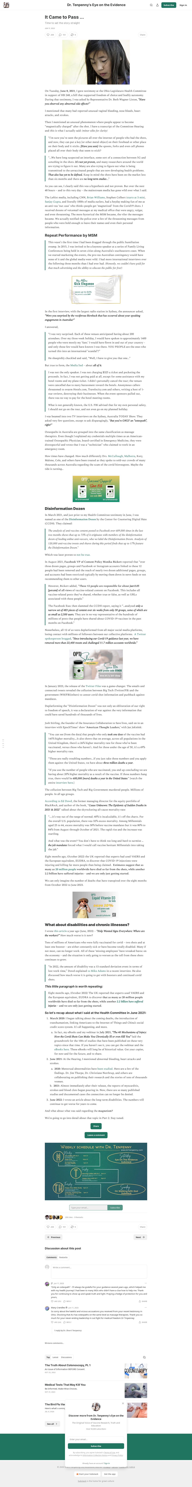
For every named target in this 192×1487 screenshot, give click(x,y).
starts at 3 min (135, 198)
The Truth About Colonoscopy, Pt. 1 (68, 1365)
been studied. (105, 1069)
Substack (82, 1481)
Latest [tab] (55, 1357)
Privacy (107, 1467)
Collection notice (127, 1467)
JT (52, 1283)
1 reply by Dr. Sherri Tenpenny (68, 1330)
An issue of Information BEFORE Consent (64, 1369)
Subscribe (169, 5)
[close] (123, 1403)
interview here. (65, 783)
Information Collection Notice (95, 1455)
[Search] (151, 5)
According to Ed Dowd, (59, 801)
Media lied (77, 365)
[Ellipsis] (146, 1283)
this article (60, 931)
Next (138, 1237)
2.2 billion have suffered (130, 1002)
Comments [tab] (52, 1257)
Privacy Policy (117, 1455)
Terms (115, 1467)
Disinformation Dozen (82, 519)
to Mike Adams (97, 971)
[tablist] (57, 1257)
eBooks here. (62, 1049)
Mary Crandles (58, 1307)
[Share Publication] (157, 5)
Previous (55, 1237)
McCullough (115, 456)
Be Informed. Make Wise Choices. (61, 1388)
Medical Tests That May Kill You (65, 1384)
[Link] (41, 235)
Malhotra (129, 456)
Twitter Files (93, 686)
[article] (96, 1371)
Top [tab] (48, 1357)
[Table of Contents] (3, 743)
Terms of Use (109, 1452)
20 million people (65, 869)
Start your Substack (88, 1474)
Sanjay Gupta (53, 202)
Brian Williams (96, 198)
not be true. (83, 555)
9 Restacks (78, 1217)
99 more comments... (54, 1343)
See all (50, 1423)
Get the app (110, 1474)
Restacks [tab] (63, 1257)
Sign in (183, 5)
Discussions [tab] (66, 1357)
